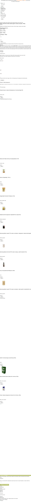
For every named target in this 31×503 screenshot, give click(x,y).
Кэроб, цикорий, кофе (3, 200)
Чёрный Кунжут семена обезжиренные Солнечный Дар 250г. (11, 90)
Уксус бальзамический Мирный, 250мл (7, 270)
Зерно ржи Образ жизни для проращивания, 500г (9, 158)
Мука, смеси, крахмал (3, 399)
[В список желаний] (3, 89)
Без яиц (22, 43)
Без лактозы (12, 43)
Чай (8, 22)
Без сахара (19, 43)
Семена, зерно (2, 94)
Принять (5, 478)
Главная (1, 22)
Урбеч (1, 362)
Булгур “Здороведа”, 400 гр (5, 177)
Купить (2, 41)
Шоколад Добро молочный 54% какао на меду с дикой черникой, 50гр (13, 251)
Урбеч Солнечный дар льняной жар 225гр (8, 357)
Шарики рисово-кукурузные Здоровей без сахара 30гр (10, 214)
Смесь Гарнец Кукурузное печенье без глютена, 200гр (10, 395)
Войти (25, 0)
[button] (3, 499)
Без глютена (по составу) (6, 43)
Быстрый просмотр (1, 89)
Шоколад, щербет (2, 237)
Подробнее (1, 478)
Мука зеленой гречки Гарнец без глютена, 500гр (9, 376)
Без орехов (15, 43)
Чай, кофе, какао (4, 22)
